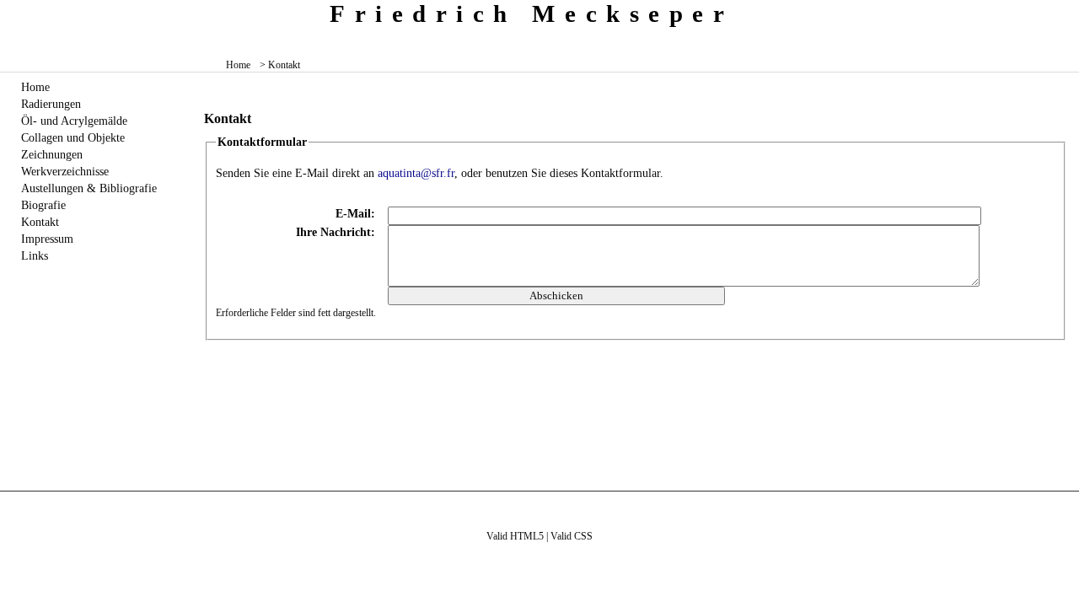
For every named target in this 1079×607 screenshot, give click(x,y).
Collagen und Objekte (73, 137)
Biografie (43, 205)
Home (238, 65)
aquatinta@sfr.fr (416, 173)
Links (34, 255)
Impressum (47, 238)
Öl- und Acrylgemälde (74, 120)
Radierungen (51, 103)
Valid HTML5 (515, 536)
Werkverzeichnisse (65, 171)
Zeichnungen (52, 154)
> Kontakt (280, 65)
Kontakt (40, 221)
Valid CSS (571, 536)
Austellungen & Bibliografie (89, 188)
